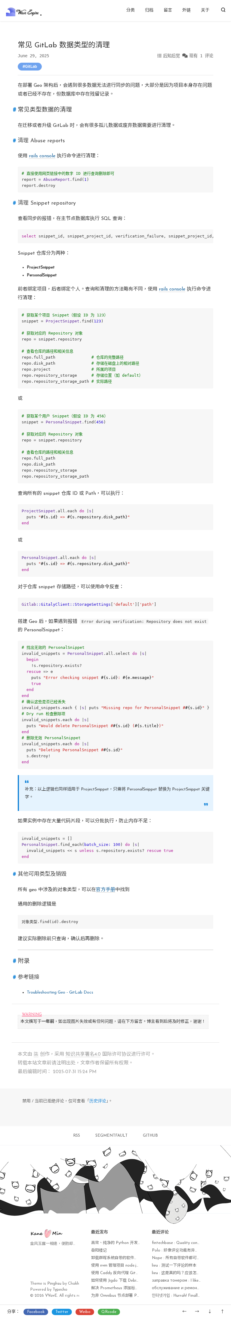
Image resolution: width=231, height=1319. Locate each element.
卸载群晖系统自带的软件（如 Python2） (126, 1258)
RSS (76, 1136)
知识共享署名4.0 (83, 1054)
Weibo (85, 1312)
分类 (130, 10)
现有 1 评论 (201, 55)
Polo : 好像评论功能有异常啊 (177, 1250)
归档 (149, 10)
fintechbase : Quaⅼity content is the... (185, 1243)
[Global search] (223, 10)
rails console (42, 156)
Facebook (36, 1312)
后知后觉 (171, 55)
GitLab (31, 66)
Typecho (60, 1290)
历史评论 (97, 1101)
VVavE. (51, 1296)
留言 (168, 10)
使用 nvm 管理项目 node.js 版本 (119, 1265)
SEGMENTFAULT (111, 1136)
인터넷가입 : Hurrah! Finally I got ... (183, 1296)
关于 (205, 10)
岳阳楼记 (99, 1250)
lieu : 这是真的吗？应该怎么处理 (180, 1273)
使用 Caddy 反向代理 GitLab (117, 1273)
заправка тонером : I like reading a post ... (191, 1281)
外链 (186, 10)
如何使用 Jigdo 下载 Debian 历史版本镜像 (128, 1281)
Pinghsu (54, 1284)
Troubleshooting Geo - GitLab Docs (60, 992)
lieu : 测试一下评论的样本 (174, 1265)
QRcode (108, 1312)
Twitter (61, 1312)
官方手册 (105, 889)
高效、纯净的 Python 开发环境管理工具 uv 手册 (133, 1243)
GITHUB (150, 1136)
